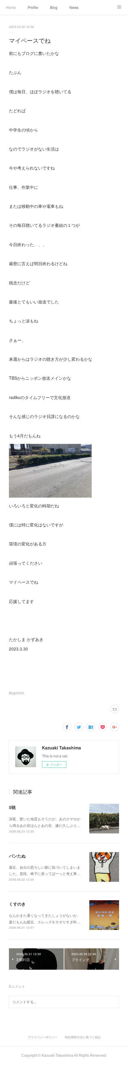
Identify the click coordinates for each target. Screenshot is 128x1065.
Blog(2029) (16, 693)
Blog (53, 7)
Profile (33, 7)
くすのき (17, 904)
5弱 (12, 807)
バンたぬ (17, 856)
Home (11, 7)
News (74, 7)
